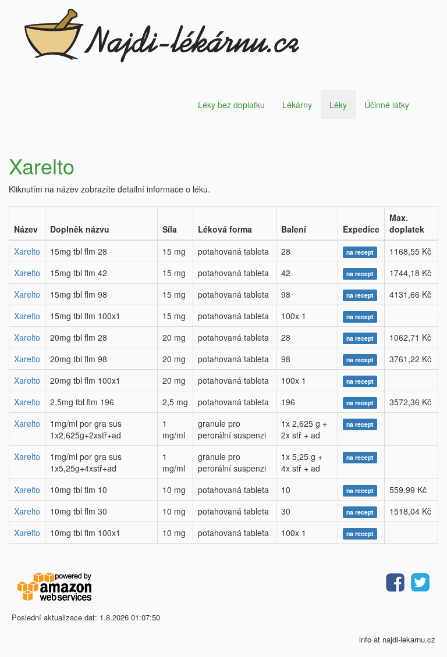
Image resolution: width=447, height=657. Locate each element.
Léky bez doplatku (231, 104)
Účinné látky (386, 104)
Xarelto (27, 251)
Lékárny (297, 104)
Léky (338, 104)
